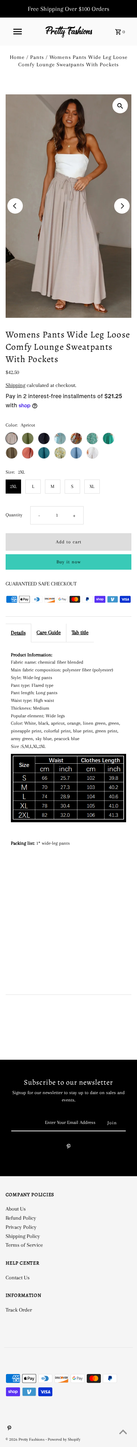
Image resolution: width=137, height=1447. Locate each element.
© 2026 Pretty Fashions (26, 1439)
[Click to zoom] (120, 105)
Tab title (80, 632)
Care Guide (49, 632)
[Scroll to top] (123, 1433)
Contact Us (18, 1277)
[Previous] (15, 206)
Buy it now (69, 561)
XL (92, 486)
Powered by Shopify (64, 1439)
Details (18, 633)
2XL (13, 486)
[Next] (122, 206)
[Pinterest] (69, 1148)
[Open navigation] (17, 31)
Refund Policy (21, 1218)
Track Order (19, 1310)
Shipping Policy (23, 1236)
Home (17, 57)
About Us (16, 1209)
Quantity (14, 514)
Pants (37, 57)
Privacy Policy (21, 1227)
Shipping (15, 385)
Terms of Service (24, 1245)
